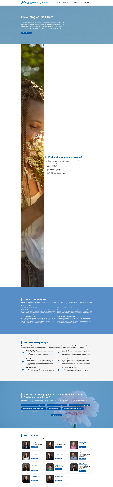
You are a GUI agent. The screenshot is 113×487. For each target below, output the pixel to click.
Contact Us (86, 2)
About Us (58, 2)
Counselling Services (67, 2)
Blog (82, 2)
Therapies (76, 2)
